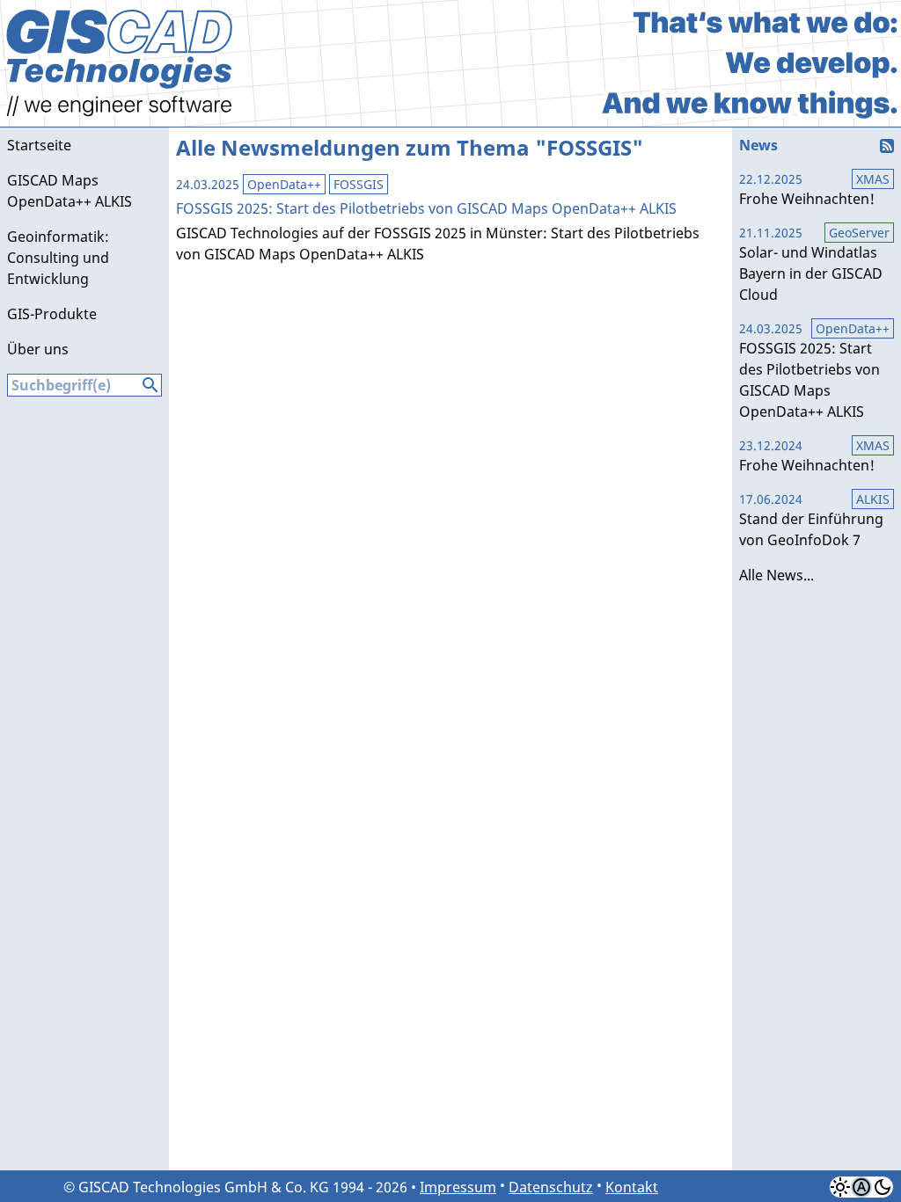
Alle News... (776, 575)
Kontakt (631, 1187)
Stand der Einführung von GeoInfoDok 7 (811, 520)
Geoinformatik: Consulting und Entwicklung (58, 257)
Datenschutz (551, 1187)
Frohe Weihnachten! (807, 189)
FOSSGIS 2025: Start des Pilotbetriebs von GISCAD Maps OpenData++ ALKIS (809, 370)
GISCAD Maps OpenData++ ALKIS (69, 191)
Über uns (38, 349)
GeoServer (859, 232)
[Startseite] (121, 121)
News (758, 145)
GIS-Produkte (52, 314)
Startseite (39, 145)
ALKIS (873, 499)
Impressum (458, 1187)
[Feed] (890, 140)
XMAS (873, 179)
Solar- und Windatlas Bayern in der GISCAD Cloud (811, 264)
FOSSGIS (358, 184)
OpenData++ (284, 184)
